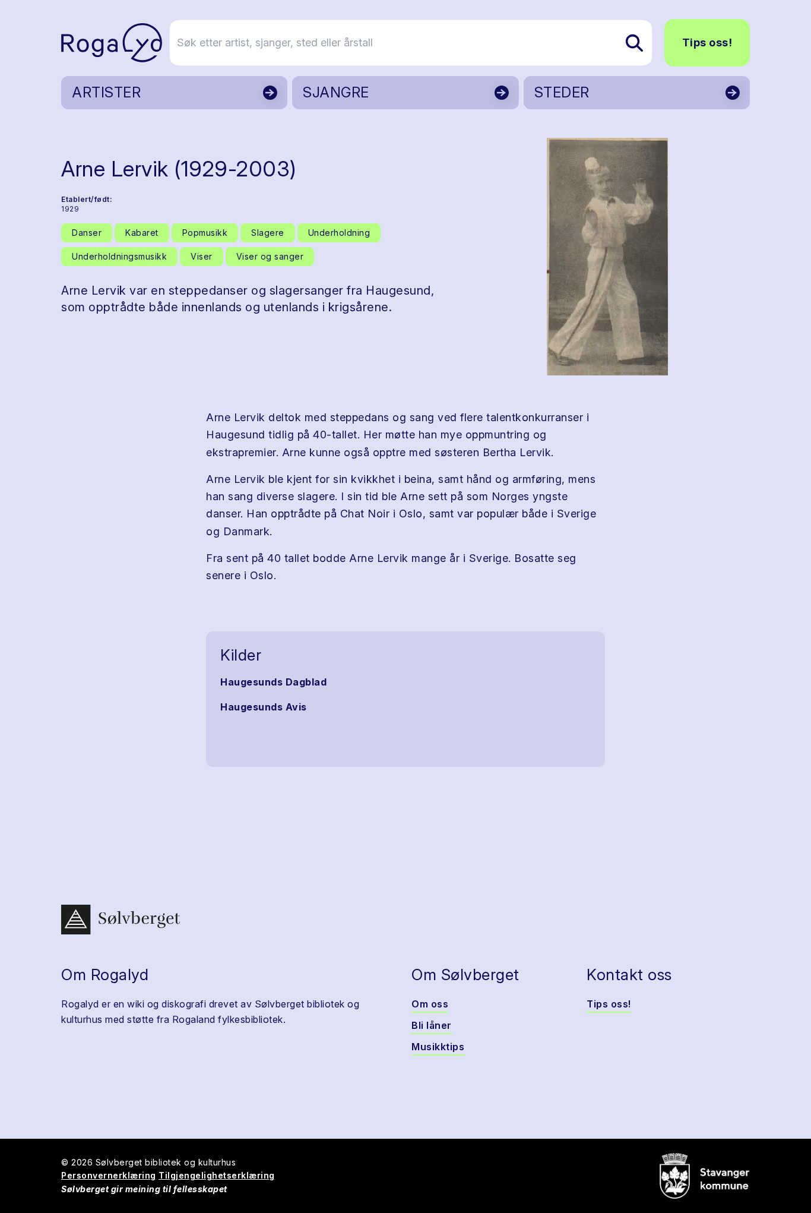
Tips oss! (707, 42)
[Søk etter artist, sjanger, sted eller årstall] (634, 43)
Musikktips (437, 1047)
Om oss (429, 1004)
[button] (607, 256)
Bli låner (431, 1025)
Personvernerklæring (108, 1175)
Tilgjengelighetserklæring (217, 1175)
